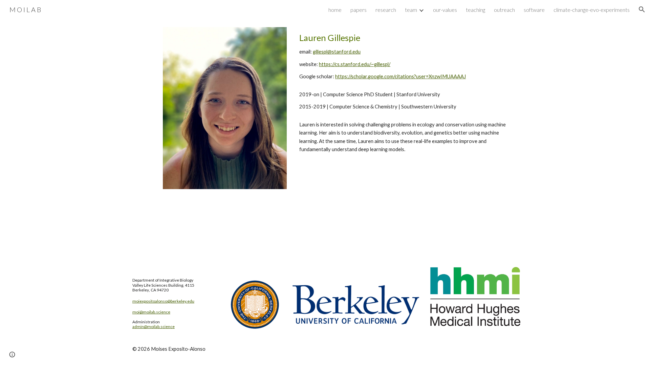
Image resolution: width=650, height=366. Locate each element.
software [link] (534, 9)
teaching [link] (475, 9)
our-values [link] (445, 9)
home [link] (335, 9)
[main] (408, 56)
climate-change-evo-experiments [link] (592, 9)
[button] (642, 9)
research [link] (385, 9)
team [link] (411, 9)
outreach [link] (504, 9)
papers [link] (358, 9)
